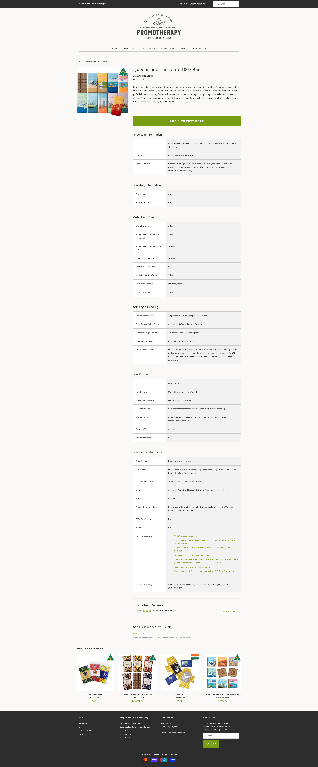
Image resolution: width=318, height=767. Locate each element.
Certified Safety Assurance (130, 723)
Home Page (83, 723)
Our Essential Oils (127, 730)
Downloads (168, 48)
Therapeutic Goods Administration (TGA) (191, 555)
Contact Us (200, 48)
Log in (182, 3)
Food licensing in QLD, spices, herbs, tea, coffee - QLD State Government (204, 571)
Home (114, 48)
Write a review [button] (229, 611)
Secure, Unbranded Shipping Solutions (135, 727)
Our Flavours (125, 738)
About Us (129, 48)
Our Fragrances (126, 734)
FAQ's (184, 48)
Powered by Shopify (171, 754)
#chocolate (138, 633)
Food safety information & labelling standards (193, 567)
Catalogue (147, 48)
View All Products (85, 730)
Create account (197, 3)
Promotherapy (158, 754)
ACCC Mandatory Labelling (185, 536)
